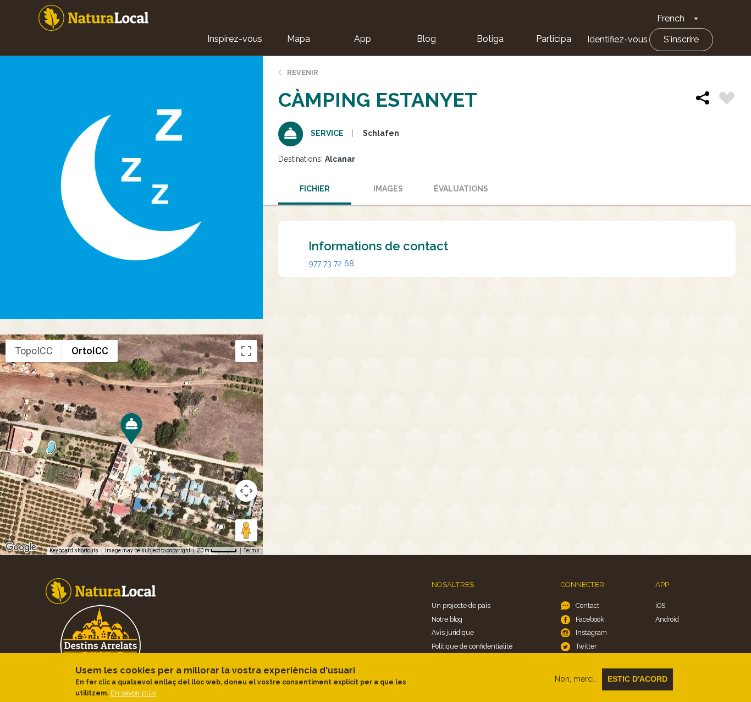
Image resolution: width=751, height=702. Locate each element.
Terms (251, 550)
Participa (553, 39)
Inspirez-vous (234, 39)
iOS (660, 605)
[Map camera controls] (246, 491)
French (670, 18)
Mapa (298, 39)
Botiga (490, 39)
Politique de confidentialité (472, 646)
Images (388, 188)
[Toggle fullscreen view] (246, 351)
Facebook (590, 619)
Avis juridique (453, 632)
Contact (587, 605)
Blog (426, 39)
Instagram (591, 632)
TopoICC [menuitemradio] (34, 351)
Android (667, 619)
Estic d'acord (637, 678)
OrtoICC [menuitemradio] (89, 351)
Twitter (586, 646)
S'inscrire (681, 39)
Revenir (302, 72)
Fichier (315, 188)
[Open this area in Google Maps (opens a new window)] (21, 547)
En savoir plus (133, 693)
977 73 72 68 (331, 263)
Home (93, 18)
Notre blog (447, 619)
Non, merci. (575, 678)
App (362, 39)
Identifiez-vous (617, 39)
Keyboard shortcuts (73, 550)
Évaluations (461, 188)
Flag (727, 99)
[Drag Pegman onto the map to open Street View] (246, 530)
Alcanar (340, 159)
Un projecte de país (461, 605)
